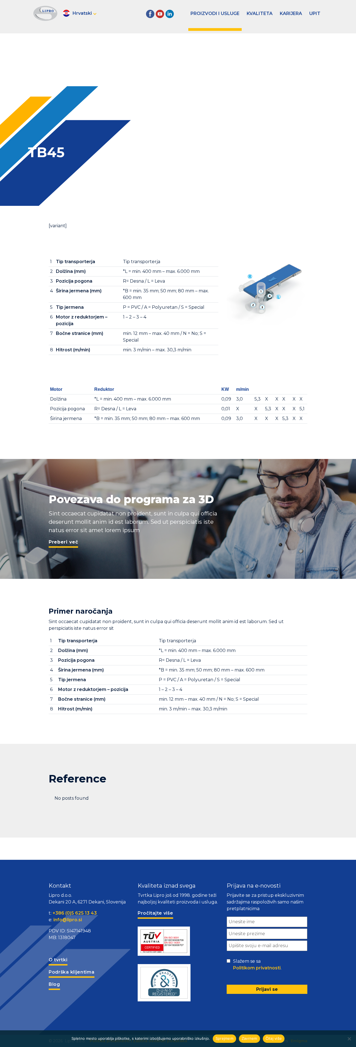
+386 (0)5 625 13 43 (75, 913)
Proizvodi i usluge (215, 13)
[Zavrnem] (349, 1038)
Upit (314, 13)
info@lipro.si (67, 919)
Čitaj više (274, 1038)
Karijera (291, 13)
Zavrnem (249, 1038)
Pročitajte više (155, 913)
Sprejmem (224, 1038)
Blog (54, 984)
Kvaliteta (260, 13)
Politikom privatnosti (257, 968)
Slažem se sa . (257, 965)
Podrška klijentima (72, 972)
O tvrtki (58, 959)
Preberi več (63, 542)
